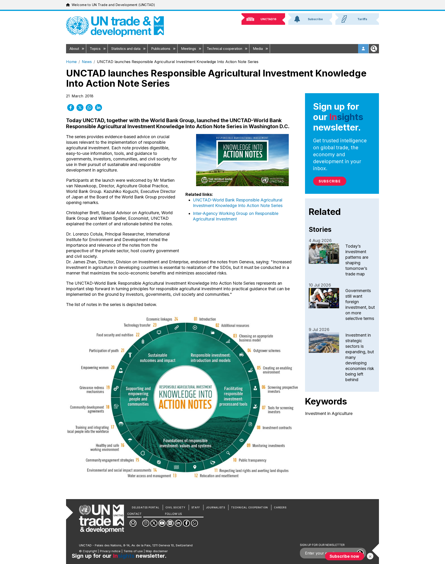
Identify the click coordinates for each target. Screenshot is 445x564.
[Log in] (363, 48)
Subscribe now (344, 556)
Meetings (189, 48)
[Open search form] (374, 48)
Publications (161, 48)
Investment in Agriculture (329, 413)
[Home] (115, 26)
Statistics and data (126, 48)
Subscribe (330, 181)
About (75, 48)
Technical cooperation (225, 48)
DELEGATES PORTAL (145, 507)
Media (258, 48)
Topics (96, 48)
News (87, 61)
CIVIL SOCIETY (175, 507)
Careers (280, 507)
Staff (195, 507)
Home (71, 61)
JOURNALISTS (215, 507)
